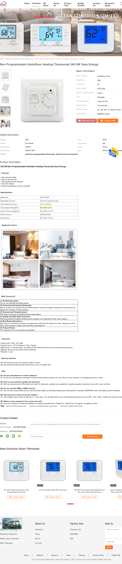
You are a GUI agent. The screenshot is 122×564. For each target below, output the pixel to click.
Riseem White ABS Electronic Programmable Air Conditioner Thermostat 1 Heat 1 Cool (98, 491)
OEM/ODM (74, 534)
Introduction (39, 529)
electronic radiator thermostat (71, 406)
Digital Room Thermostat (8, 529)
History (37, 534)
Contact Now (109, 120)
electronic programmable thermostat (43, 406)
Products (36, 3)
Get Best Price (88, 120)
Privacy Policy (98, 555)
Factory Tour (67, 4)
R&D (71, 539)
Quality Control (81, 4)
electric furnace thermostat (16, 406)
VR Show (45, 4)
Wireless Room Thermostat (9, 539)
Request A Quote (109, 4)
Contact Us (96, 4)
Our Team (38, 543)
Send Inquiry (92, 436)
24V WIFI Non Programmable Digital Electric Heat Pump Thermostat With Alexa (29, 491)
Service (37, 539)
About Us (56, 4)
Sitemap (82, 555)
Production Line (75, 529)
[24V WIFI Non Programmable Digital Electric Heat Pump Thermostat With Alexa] (29, 471)
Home (27, 3)
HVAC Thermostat (6, 543)
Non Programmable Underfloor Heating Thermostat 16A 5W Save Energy (60, 59)
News (68, 555)
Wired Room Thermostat (8, 534)
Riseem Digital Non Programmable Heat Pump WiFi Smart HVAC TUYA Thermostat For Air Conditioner (66, 491)
